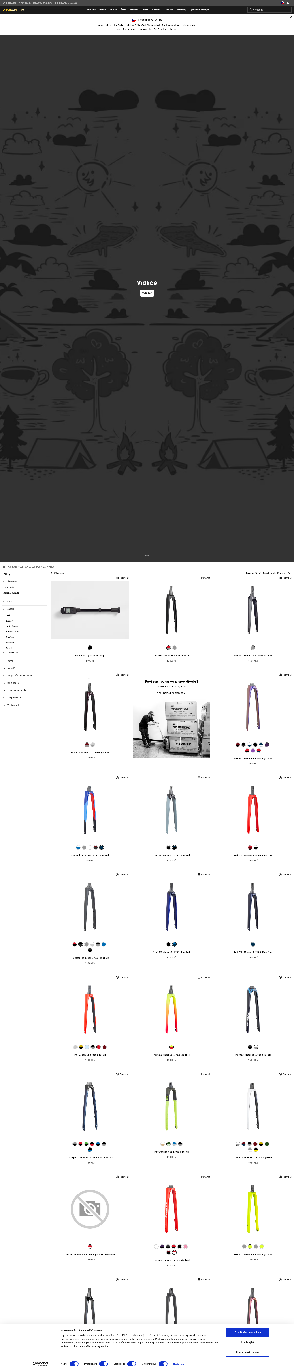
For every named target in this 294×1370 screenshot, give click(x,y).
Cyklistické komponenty (32, 566)
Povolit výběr (247, 1342)
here (175, 29)
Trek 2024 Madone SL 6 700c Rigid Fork (171, 655)
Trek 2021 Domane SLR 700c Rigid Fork (171, 1260)
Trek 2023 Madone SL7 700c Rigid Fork (171, 855)
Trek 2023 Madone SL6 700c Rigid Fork (171, 952)
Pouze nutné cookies (247, 1352)
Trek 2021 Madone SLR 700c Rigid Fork (253, 655)
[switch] (103, 1363)
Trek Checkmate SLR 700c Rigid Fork (171, 1152)
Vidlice (50, 566)
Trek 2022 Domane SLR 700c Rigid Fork (253, 1254)
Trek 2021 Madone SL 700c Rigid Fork (253, 1055)
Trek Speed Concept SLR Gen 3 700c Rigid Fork (90, 1157)
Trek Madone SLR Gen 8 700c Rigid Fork (90, 855)
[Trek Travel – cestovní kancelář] (66, 3)
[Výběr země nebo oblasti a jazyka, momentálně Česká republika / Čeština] (282, 2)
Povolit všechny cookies (247, 1332)
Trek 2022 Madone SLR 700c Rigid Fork (171, 1055)
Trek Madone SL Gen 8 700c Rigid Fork (90, 958)
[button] (10, 652)
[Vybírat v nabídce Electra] (25, 3)
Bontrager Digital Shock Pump (89, 655)
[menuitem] (90, 10)
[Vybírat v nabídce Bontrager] (42, 3)
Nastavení (178, 1364)
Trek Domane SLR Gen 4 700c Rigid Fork (253, 1157)
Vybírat (147, 293)
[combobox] (269, 10)
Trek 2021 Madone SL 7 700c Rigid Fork (253, 952)
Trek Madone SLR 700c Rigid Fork (90, 1055)
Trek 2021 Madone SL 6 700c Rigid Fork (253, 855)
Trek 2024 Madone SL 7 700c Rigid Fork (90, 752)
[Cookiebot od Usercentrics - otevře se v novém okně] (40, 1364)
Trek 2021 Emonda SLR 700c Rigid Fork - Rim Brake (90, 1254)
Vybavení (12, 566)
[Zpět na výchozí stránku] (3, 566)
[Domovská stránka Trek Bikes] (9, 3)
